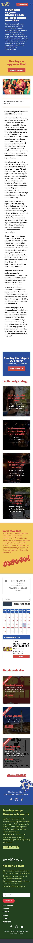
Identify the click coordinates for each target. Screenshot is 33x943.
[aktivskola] (12, 859)
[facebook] (11, 799)
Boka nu (21, 656)
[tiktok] (22, 799)
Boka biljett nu (11, 847)
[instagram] (16, 799)
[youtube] (22, 926)
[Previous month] (5, 604)
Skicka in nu (8, 900)
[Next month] (9, 604)
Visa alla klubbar (16, 775)
